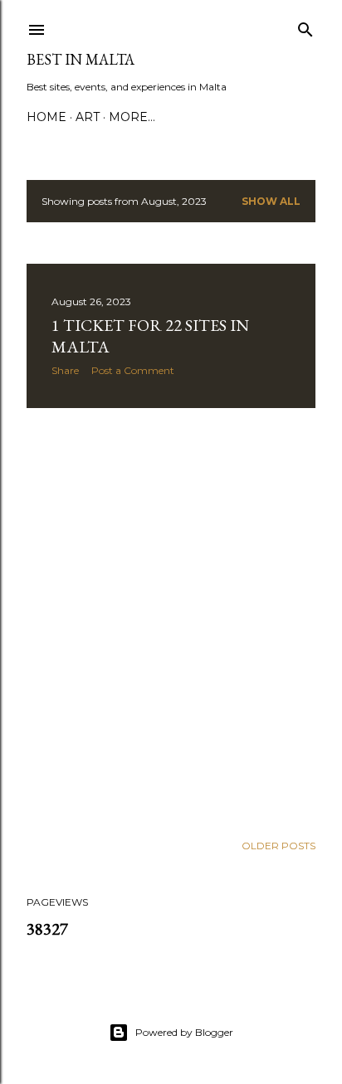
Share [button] (65, 370)
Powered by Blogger (184, 1032)
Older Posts (278, 845)
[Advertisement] (171, 620)
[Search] (305, 26)
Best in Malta (80, 59)
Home (46, 116)
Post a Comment (132, 370)
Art (88, 116)
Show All (271, 201)
